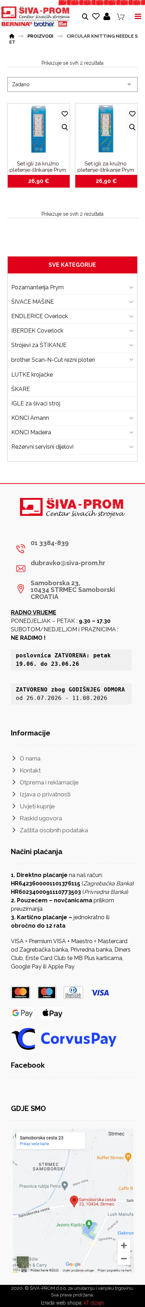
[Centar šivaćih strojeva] (36, 17)
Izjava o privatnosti (45, 794)
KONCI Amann (30, 418)
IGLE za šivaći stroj (35, 403)
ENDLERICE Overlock (39, 316)
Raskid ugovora (41, 818)
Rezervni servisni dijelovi (42, 446)
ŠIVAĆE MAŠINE (32, 301)
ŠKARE (20, 389)
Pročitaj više (43, 182)
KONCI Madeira (31, 432)
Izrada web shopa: (61, 1303)
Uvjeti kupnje (37, 806)
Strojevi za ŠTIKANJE (39, 345)
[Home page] (11, 35)
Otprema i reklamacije (49, 782)
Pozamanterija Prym (37, 287)
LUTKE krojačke (32, 374)
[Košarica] (121, 16)
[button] (70, 548)
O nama (30, 758)
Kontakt (30, 770)
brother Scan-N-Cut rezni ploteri (53, 359)
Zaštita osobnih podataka (54, 830)
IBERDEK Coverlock (37, 330)
